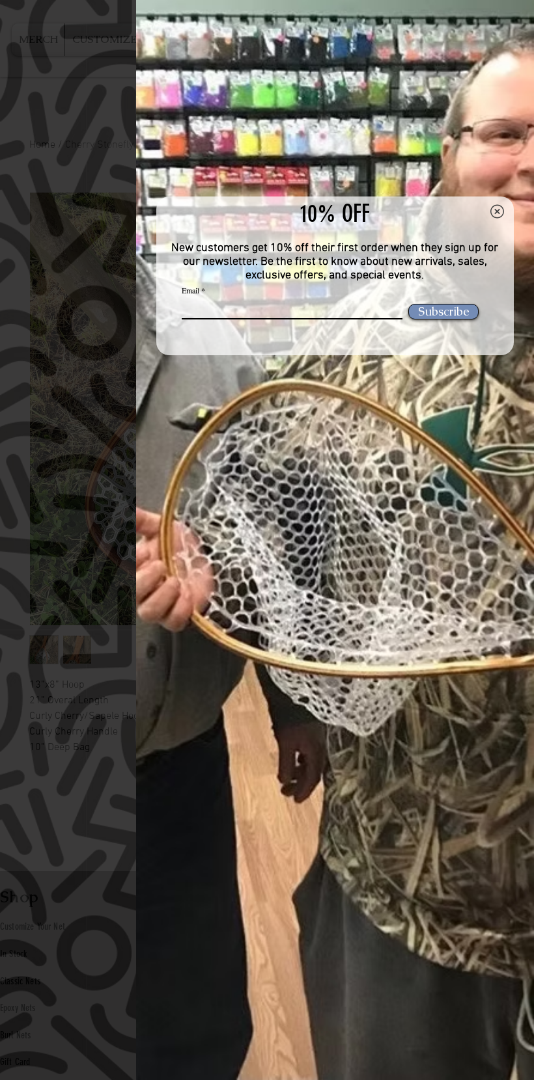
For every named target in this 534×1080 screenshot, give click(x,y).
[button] (497, 211)
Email (190, 290)
